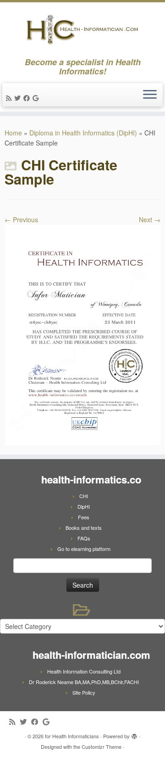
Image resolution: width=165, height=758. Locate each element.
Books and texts (84, 527)
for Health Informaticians (72, 736)
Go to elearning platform (83, 548)
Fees (83, 517)
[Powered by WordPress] (134, 734)
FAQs (83, 538)
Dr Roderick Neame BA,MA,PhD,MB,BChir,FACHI (84, 681)
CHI (83, 496)
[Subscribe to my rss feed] (10, 97)
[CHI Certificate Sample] (82, 334)
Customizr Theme (101, 746)
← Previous (21, 219)
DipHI (83, 506)
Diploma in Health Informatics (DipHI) (83, 132)
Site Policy (83, 692)
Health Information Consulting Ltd (84, 671)
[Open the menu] (150, 95)
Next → (149, 219)
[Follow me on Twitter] (18, 97)
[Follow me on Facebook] (28, 97)
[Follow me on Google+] (37, 97)
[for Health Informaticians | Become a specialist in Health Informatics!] (82, 30)
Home (13, 132)
